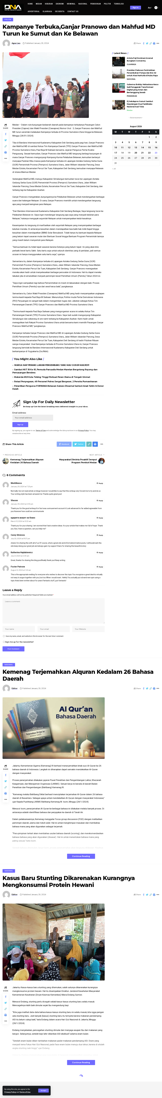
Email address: (19, 412)
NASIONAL (131, 79)
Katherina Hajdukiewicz (22, 552)
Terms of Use (25, 1092)
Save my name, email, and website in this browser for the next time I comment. (35, 636)
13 (136, 147)
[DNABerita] (13, 7)
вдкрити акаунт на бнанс (23, 518)
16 (156, 147)
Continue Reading (81, 856)
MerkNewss (16, 483)
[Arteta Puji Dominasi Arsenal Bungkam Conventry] (118, 61)
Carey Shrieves (18, 535)
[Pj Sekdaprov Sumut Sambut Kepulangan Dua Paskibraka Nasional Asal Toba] (118, 105)
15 (149, 147)
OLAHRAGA (131, 64)
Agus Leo (16, 43)
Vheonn (14, 500)
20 (136, 152)
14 (142, 147)
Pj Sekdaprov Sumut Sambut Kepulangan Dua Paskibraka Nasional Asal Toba (140, 104)
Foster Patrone (18, 566)
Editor (15, 688)
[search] (145, 7)
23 (156, 152)
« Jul (114, 168)
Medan (130, 110)
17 (115, 152)
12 (129, 147)
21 (142, 152)
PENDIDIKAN (132, 96)
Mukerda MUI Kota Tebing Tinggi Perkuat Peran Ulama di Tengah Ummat (52, 377)
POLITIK (8, 19)
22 (149, 152)
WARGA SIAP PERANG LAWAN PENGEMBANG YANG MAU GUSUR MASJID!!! (51, 365)
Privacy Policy (10, 1092)
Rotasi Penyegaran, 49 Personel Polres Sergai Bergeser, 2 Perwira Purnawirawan (55, 381)
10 (115, 147)
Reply (101, 483)
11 (122, 147)
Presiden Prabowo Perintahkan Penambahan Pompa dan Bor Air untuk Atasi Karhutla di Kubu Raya (142, 73)
